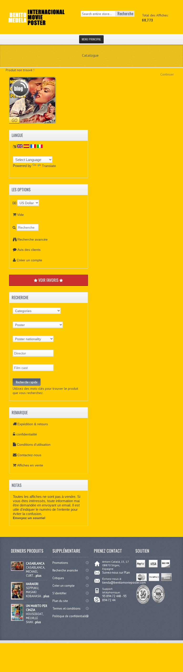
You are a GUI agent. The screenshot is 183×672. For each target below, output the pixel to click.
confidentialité (26, 434)
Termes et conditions (66, 608)
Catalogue (90, 55)
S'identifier (59, 593)
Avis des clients (29, 250)
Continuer (167, 74)
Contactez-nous (29, 455)
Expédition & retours (32, 424)
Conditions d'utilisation (34, 444)
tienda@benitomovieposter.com (124, 583)
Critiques (58, 578)
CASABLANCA (35, 563)
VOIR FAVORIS (48, 280)
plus (38, 576)
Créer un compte (29, 260)
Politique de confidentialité (70, 616)
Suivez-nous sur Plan (116, 573)
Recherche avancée (32, 239)
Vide (20, 215)
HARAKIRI (32, 584)
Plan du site (60, 601)
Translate (49, 166)
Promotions (60, 563)
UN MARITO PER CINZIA (36, 608)
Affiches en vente (30, 465)
